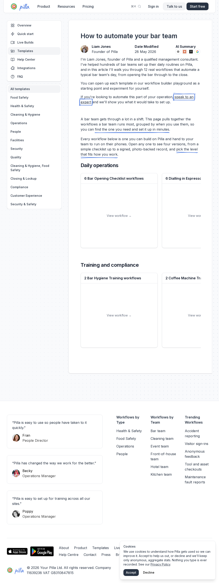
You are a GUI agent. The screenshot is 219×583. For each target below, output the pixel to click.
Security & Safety (23, 204)
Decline (148, 572)
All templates (20, 89)
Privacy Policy (160, 564)
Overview (24, 25)
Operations (18, 123)
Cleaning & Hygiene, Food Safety (29, 168)
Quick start (25, 34)
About (64, 548)
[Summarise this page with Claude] (184, 51)
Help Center (26, 59)
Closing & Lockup (23, 178)
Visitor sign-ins (196, 444)
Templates (25, 51)
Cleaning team (162, 438)
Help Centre (68, 554)
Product (43, 6)
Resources (66, 6)
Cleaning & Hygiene (25, 114)
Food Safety (19, 97)
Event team (160, 446)
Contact (90, 554)
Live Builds (25, 42)
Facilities (17, 140)
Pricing (88, 6)
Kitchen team (161, 474)
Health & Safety (22, 106)
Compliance (19, 187)
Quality (15, 157)
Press (106, 554)
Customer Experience (26, 195)
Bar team (158, 431)
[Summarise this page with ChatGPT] (178, 51)
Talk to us (174, 6)
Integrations (26, 68)
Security (16, 148)
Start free (197, 6)
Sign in (153, 6)
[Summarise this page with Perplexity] (191, 51)
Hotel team (159, 467)
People (15, 131)
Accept (131, 572)
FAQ (20, 76)
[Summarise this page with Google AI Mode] (197, 51)
